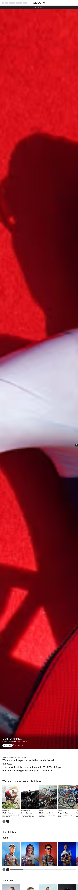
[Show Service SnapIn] (76, 445)
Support (25, 2)
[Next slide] (7, 821)
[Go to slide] (26, 821)
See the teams (18, 745)
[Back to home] (39, 3)
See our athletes (7, 745)
